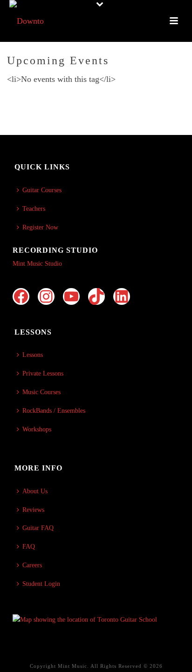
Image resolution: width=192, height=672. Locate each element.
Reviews (33, 509)
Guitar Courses (42, 190)
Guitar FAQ (38, 527)
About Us (35, 491)
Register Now (40, 227)
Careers (32, 565)
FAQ (28, 546)
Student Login (41, 583)
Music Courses (41, 392)
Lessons (32, 354)
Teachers (33, 208)
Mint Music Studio (37, 263)
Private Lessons (42, 373)
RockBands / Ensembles (53, 410)
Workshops (36, 429)
